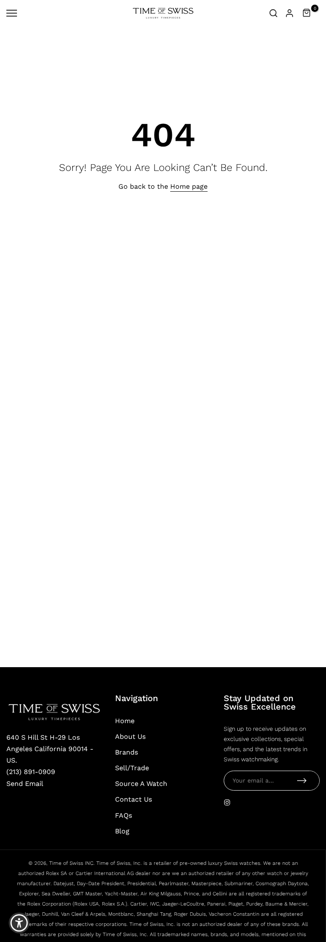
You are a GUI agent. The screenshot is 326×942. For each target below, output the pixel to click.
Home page (189, 186)
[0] (307, 13)
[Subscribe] (301, 780)
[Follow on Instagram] (227, 802)
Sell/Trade (132, 768)
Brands (126, 752)
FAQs (123, 815)
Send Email (24, 784)
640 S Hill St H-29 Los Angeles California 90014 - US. (49, 748)
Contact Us (133, 799)
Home (125, 721)
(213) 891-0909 (30, 772)
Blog (122, 831)
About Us (130, 736)
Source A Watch (141, 784)
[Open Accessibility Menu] (19, 923)
